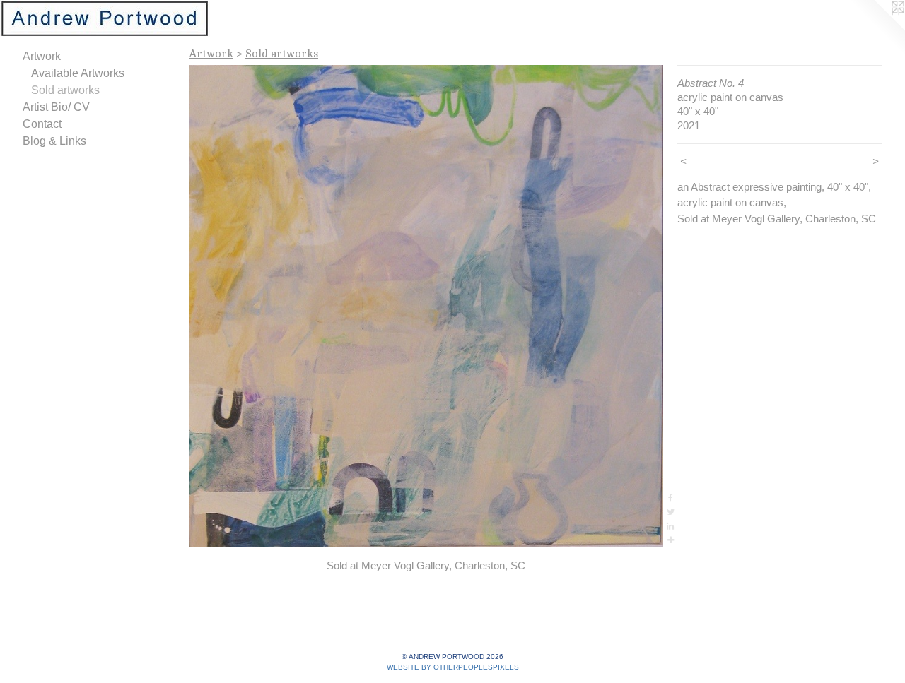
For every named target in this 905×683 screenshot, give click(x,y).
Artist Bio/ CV (56, 107)
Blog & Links (54, 141)
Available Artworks (77, 73)
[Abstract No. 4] (426, 306)
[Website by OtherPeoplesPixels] (876, 28)
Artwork (42, 56)
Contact (42, 124)
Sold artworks (65, 90)
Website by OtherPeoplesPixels (453, 667)
